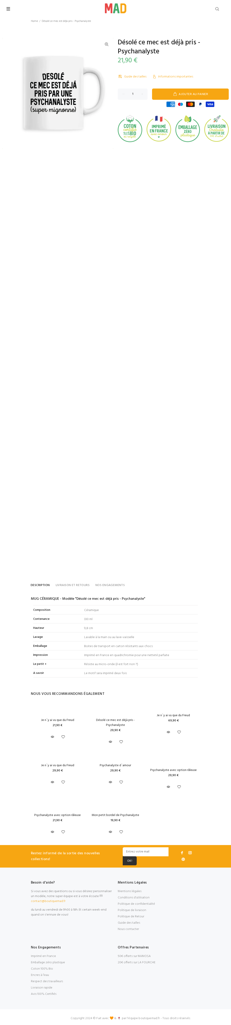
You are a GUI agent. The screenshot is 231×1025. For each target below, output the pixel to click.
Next (106, 93)
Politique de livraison (132, 910)
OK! (129, 861)
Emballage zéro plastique (48, 962)
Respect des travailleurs (47, 981)
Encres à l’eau (40, 975)
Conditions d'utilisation (134, 897)
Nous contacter (128, 929)
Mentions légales (129, 891)
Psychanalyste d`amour (115, 765)
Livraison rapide (41, 987)
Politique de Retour (131, 916)
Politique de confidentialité (136, 904)
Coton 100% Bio (42, 968)
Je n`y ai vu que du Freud (57, 720)
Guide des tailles (135, 76)
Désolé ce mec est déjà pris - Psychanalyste (115, 723)
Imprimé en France (43, 956)
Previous (9, 93)
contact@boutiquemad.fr (48, 901)
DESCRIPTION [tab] (40, 585)
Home (34, 21)
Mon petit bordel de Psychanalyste (115, 815)
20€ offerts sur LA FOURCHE (136, 962)
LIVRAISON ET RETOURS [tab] (73, 585)
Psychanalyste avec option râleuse (173, 770)
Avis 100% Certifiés (43, 994)
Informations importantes (175, 76)
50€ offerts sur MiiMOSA (134, 956)
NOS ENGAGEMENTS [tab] (110, 585)
